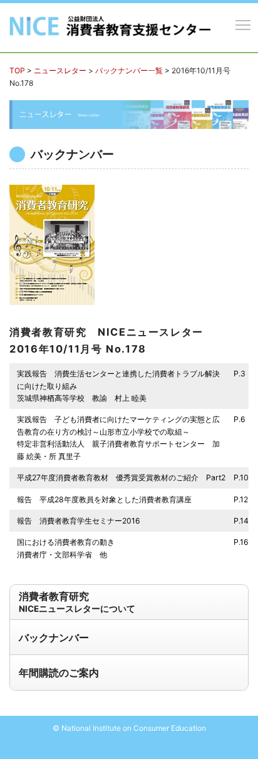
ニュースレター (60, 70)
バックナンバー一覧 (129, 70)
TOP (17, 70)
